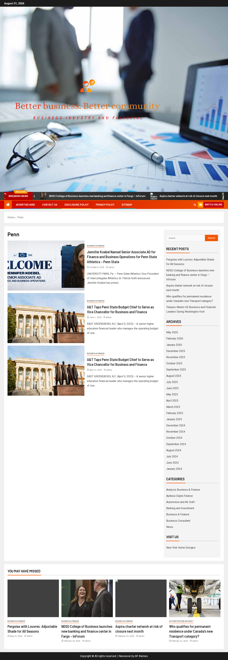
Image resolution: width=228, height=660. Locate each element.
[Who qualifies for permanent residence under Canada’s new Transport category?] (194, 598)
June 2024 (172, 462)
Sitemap (127, 204)
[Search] (195, 205)
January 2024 (174, 468)
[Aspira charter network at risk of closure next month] (141, 598)
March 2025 (173, 407)
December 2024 (175, 425)
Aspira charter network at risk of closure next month (161, 196)
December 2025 (175, 351)
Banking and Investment (180, 508)
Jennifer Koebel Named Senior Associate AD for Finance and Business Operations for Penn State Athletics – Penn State (122, 257)
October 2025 (174, 363)
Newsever (125, 656)
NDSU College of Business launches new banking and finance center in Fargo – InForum (70, 196)
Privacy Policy (105, 204)
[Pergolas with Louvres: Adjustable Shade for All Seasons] (33, 598)
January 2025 (174, 419)
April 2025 (172, 400)
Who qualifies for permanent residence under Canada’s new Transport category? (191, 631)
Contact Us (49, 204)
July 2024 (172, 456)
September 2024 (176, 444)
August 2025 (173, 375)
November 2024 (175, 431)
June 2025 (172, 388)
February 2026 (174, 338)
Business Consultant (178, 520)
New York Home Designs (180, 547)
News (169, 527)
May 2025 (172, 394)
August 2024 (173, 450)
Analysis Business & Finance (183, 489)
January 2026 (174, 344)
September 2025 (176, 369)
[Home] (8, 205)
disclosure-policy (76, 204)
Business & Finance (95, 246)
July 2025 (172, 382)
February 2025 (174, 413)
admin (111, 267)
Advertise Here (25, 204)
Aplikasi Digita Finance (179, 495)
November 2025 (175, 357)
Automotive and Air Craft (180, 502)
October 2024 (174, 437)
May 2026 (172, 332)
